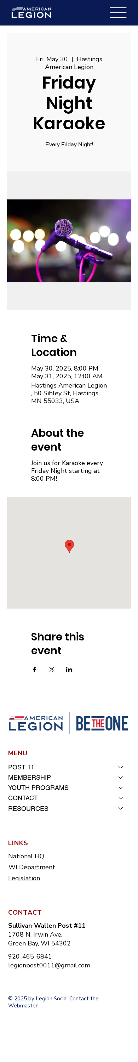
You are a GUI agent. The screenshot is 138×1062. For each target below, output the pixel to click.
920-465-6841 (30, 956)
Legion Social (52, 998)
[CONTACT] (121, 798)
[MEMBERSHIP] (121, 777)
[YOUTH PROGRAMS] (121, 788)
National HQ (26, 856)
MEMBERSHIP (29, 777)
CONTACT (23, 798)
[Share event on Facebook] (34, 669)
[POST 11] (121, 767)
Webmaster (23, 1005)
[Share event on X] (51, 669)
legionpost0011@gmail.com (49, 965)
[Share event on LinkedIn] (69, 669)
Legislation (24, 878)
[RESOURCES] (121, 808)
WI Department (31, 867)
